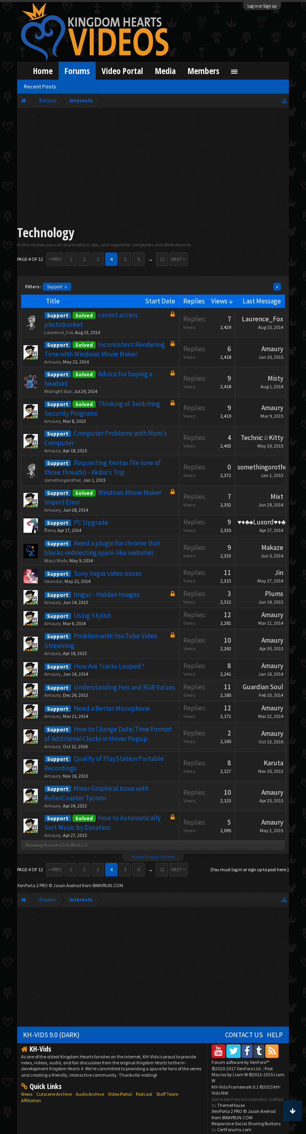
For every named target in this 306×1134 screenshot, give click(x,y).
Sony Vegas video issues (108, 573)
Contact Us (244, 1034)
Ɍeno (49, 530)
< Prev (54, 259)
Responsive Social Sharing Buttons (246, 1123)
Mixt (277, 496)
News (26, 1094)
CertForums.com (234, 1129)
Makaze (272, 547)
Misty (275, 378)
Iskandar (53, 581)
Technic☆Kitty (262, 437)
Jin (279, 572)
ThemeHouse (231, 1105)
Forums (77, 70)
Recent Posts (40, 86)
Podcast (144, 1094)
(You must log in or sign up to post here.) (249, 869)
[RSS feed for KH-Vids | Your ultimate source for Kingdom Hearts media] (272, 1051)
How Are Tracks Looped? (109, 666)
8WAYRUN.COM (107, 885)
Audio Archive (90, 1094)
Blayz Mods (55, 560)
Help (275, 1034)
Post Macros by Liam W (248, 1075)
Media (165, 70)
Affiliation (31, 1100)
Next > (178, 259)
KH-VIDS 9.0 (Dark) (51, 1034)
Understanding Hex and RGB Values (124, 687)
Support (57, 286)
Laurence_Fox (58, 332)
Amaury (52, 362)
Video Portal (122, 70)
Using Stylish (92, 615)
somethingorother (62, 480)
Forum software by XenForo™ (240, 1065)
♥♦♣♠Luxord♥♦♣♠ (263, 522)
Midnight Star (58, 391)
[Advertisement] (153, 168)
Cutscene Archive (54, 1094)
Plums (274, 593)
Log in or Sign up (262, 6)
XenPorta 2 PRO (32, 885)
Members (203, 70)
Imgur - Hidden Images (106, 594)
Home (43, 70)
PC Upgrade (91, 522)
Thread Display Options (153, 857)
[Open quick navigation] (284, 100)
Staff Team (167, 1094)
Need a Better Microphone (112, 708)
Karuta (273, 763)
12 (162, 259)
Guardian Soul (263, 686)
